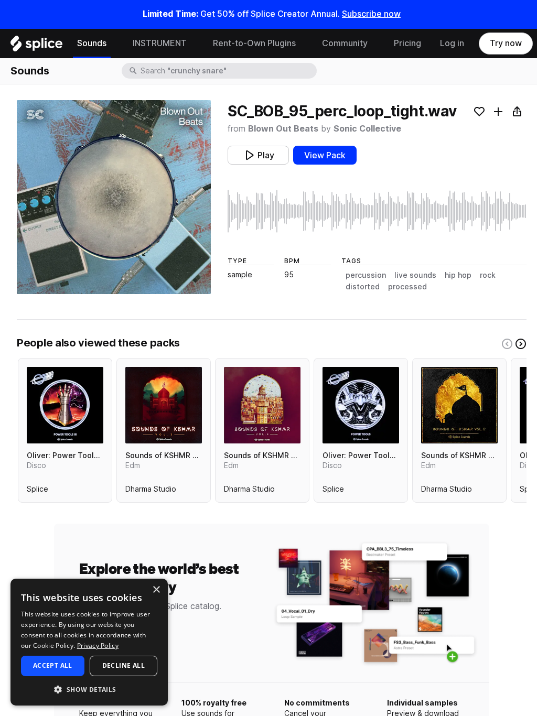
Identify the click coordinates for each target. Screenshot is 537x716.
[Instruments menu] (194, 43)
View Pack (325, 155)
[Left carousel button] (507, 344)
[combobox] (228, 71)
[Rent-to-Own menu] (303, 43)
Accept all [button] (52, 665)
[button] (89, 689)
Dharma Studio (150, 491)
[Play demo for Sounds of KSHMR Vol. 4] (262, 405)
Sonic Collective (367, 129)
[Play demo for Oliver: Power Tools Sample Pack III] (65, 405)
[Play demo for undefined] (114, 197)
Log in (452, 43)
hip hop (458, 275)
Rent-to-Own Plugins (254, 43)
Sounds (91, 43)
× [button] (156, 590)
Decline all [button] (123, 665)
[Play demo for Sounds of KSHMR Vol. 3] (163, 405)
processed (407, 287)
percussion (366, 275)
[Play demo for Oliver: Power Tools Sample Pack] (361, 405)
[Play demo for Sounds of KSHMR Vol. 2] (459, 405)
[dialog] (89, 642)
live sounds (415, 275)
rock (488, 275)
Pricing (407, 43)
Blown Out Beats (283, 129)
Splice (37, 491)
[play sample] (377, 211)
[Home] (36, 46)
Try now (506, 43)
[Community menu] (375, 43)
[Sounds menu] (114, 43)
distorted (363, 287)
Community (345, 43)
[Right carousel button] (521, 344)
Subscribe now (371, 14)
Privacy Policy (98, 645)
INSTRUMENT (160, 43)
